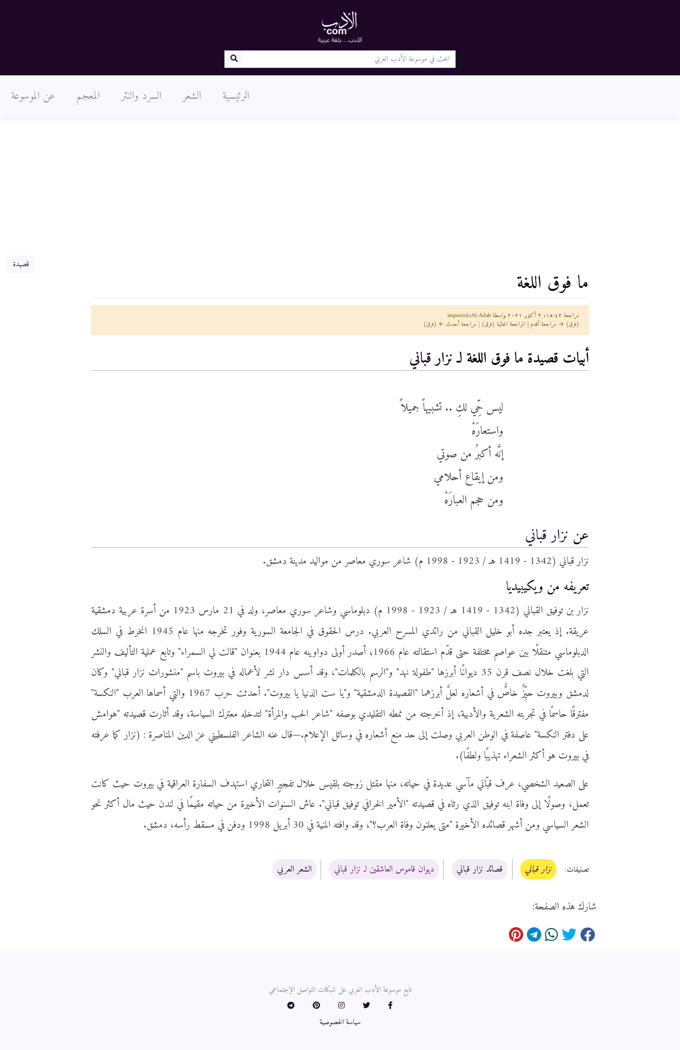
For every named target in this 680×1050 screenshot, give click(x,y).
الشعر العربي (294, 869)
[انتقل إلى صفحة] (233, 59)
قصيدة (21, 264)
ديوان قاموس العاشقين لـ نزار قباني (384, 869)
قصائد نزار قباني (480, 869)
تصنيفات (578, 869)
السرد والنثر (141, 96)
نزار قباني (431, 359)
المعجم (88, 96)
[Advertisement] (340, 186)
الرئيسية (236, 96)
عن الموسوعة (33, 96)
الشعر (192, 96)
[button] (390, 1006)
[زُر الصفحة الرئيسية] (340, 26)
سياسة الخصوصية (340, 1022)
